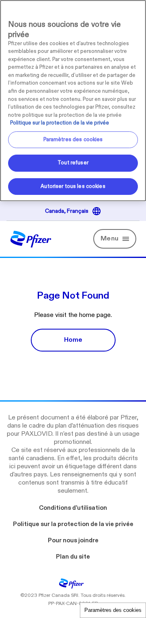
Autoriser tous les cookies (73, 186)
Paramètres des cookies (113, 610)
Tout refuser (73, 162)
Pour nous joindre (73, 540)
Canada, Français (69, 211)
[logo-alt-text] (31, 244)
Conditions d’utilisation (73, 508)
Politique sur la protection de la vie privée (73, 524)
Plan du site (73, 556)
